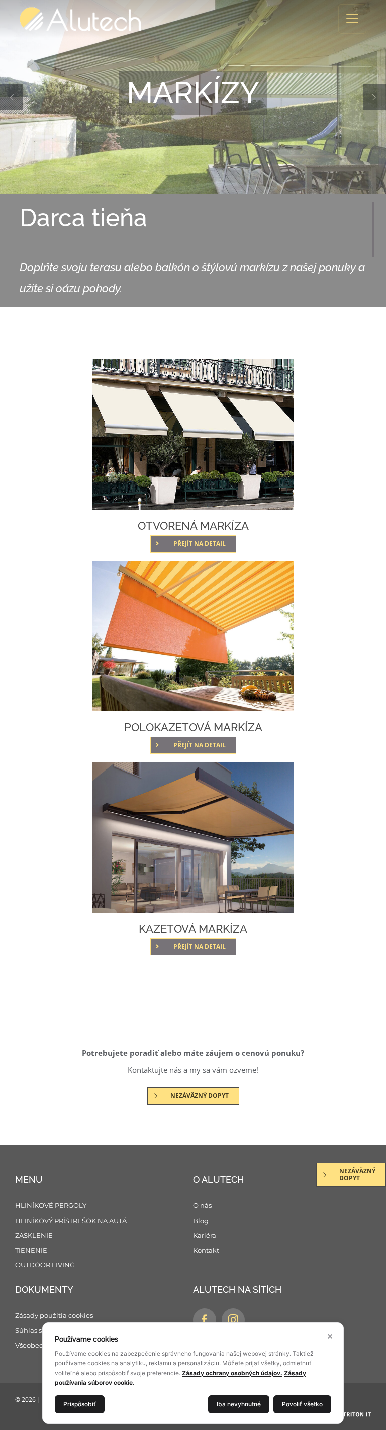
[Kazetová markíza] (193, 837)
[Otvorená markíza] (193, 434)
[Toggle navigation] (352, 19)
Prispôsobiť (79, 1404)
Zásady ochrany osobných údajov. (232, 1373)
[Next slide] (357, 97)
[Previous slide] (29, 97)
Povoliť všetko (302, 1404)
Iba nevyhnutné (239, 1404)
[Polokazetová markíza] (193, 636)
